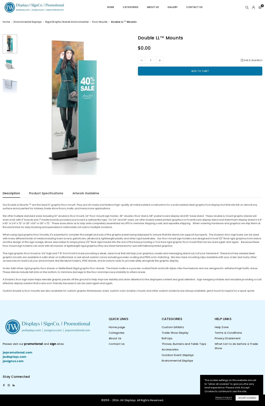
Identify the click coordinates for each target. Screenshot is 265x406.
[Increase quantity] (159, 60)
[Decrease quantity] (141, 60)
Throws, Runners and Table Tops (184, 344)
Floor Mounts (99, 22)
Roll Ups (167, 338)
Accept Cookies (247, 397)
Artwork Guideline (85, 193)
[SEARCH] (247, 7)
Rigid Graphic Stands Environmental (67, 22)
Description (11, 193)
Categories (130, 7)
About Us (153, 7)
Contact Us (194, 7)
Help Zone (222, 327)
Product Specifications (46, 193)
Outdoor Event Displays (178, 355)
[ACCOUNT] (253, 7)
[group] (74, 105)
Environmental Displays (28, 22)
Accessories (170, 349)
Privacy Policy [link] (223, 397)
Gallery (172, 7)
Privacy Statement (228, 338)
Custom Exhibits (173, 327)
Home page (117, 327)
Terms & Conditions (228, 333)
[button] (260, 7)
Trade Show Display (175, 333)
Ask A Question (253, 60)
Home (110, 7)
